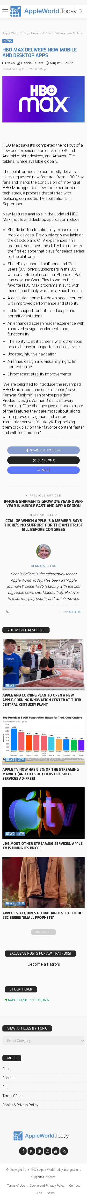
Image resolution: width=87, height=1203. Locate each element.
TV (21, 760)
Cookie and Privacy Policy (47, 1185)
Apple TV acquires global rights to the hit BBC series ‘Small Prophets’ (42, 915)
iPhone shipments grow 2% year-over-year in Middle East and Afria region (43, 503)
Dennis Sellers (32, 63)
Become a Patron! (44, 964)
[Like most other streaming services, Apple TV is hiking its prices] (43, 813)
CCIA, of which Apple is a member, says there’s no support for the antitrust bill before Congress (43, 525)
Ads (5, 1087)
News (8, 41)
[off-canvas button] (5, 11)
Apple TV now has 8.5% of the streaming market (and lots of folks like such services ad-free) (40, 774)
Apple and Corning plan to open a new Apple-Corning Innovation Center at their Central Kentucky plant (41, 700)
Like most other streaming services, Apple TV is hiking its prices (42, 846)
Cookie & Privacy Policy (20, 1105)
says (25, 145)
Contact (8, 1078)
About (7, 1069)
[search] (80, 11)
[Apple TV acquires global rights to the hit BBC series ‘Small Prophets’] (43, 882)
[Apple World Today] (43, 10)
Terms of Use (12, 1096)
